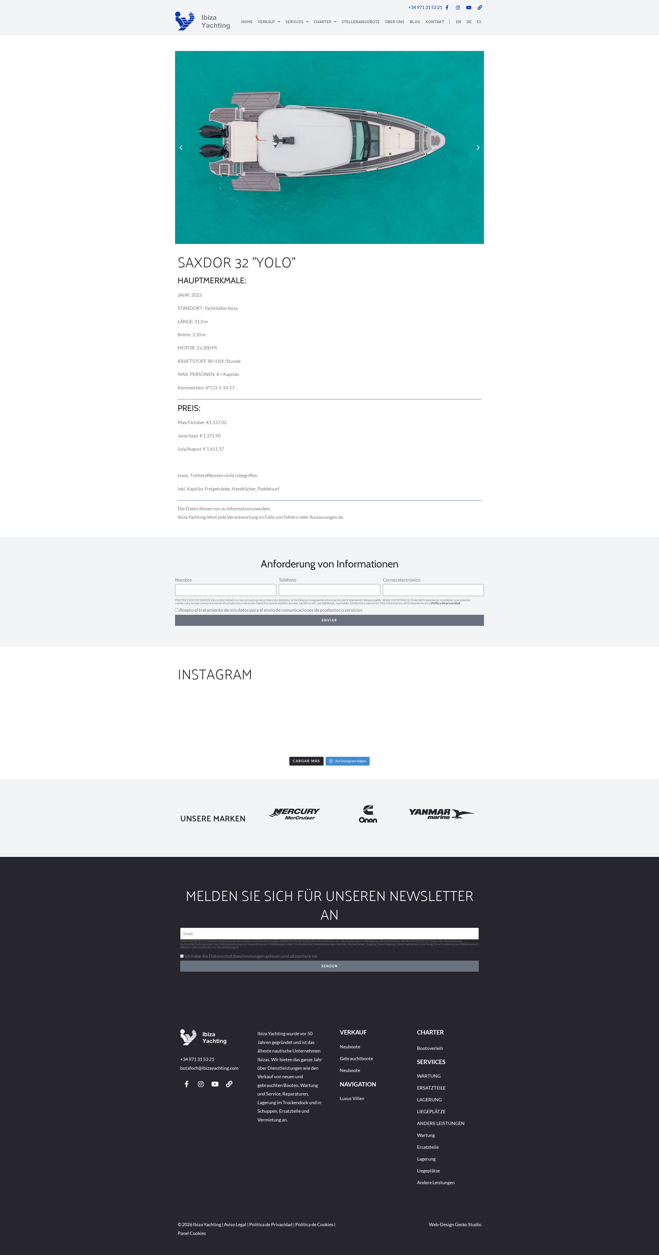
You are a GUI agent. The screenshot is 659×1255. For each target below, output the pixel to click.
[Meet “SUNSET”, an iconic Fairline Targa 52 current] (53, 722)
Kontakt (435, 21)
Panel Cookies (192, 1233)
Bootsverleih (430, 1048)
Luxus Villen (352, 1098)
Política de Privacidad (270, 1224)
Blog (415, 21)
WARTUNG (429, 1076)
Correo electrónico (401, 580)
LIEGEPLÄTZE (431, 1111)
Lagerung (426, 1159)
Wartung (426, 1135)
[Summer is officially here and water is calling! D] (605, 722)
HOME (247, 21)
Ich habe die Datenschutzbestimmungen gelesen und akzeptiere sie (250, 956)
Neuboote (350, 1046)
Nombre (183, 580)
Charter (322, 21)
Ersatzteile (428, 1147)
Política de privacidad (445, 603)
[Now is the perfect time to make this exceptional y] (274, 722)
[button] (181, 147)
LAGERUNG (429, 1099)
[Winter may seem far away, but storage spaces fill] (384, 722)
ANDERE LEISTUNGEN (441, 1123)
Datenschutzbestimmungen (257, 947)
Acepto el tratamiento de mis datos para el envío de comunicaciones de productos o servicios (270, 610)
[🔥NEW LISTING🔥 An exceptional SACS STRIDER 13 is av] (495, 722)
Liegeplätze (428, 1170)
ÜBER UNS (394, 21)
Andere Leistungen (436, 1182)
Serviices (431, 1061)
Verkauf (266, 21)
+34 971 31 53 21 (197, 1059)
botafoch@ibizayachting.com (209, 1068)
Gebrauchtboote (356, 1058)
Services (294, 21)
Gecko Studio (468, 1224)
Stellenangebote (361, 21)
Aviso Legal (235, 1224)
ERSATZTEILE (431, 1088)
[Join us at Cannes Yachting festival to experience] (164, 722)
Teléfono (287, 580)
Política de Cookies (314, 1224)
